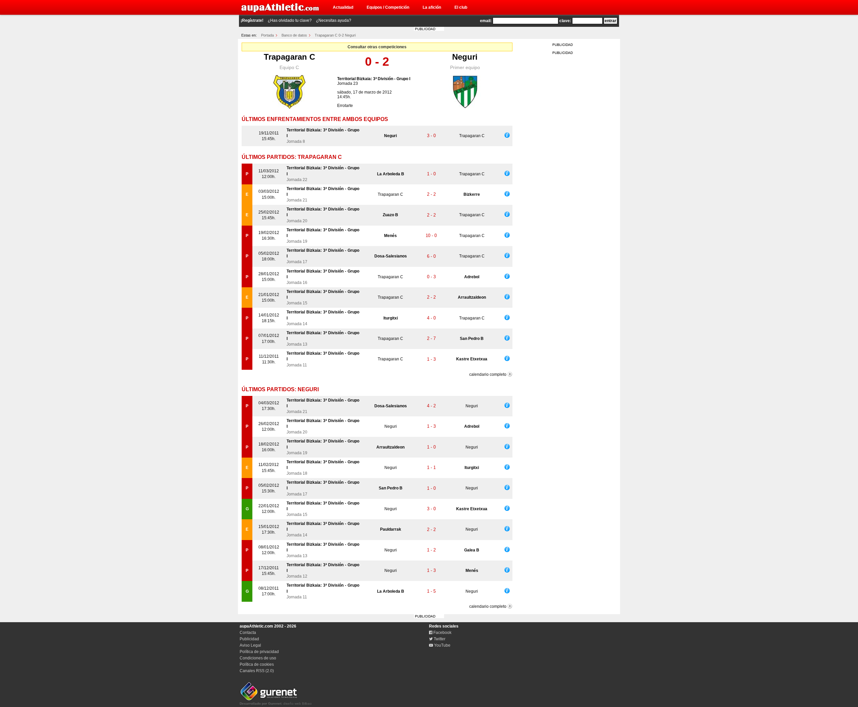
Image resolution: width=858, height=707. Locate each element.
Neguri (465, 56)
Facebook (441, 632)
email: (486, 20)
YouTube (441, 645)
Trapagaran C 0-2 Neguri (335, 35)
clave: (565, 20)
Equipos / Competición (388, 7)
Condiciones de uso (258, 658)
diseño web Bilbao (276, 703)
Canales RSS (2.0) (257, 670)
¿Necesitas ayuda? (333, 20)
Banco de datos (294, 35)
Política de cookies (257, 664)
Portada (267, 35)
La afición (432, 7)
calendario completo (487, 374)
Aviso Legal (250, 645)
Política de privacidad (259, 651)
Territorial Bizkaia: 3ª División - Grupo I (373, 78)
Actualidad (343, 7)
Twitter (439, 639)
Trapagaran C (289, 56)
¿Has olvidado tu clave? (290, 20)
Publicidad (249, 639)
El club (460, 7)
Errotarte (345, 105)
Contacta (248, 632)
